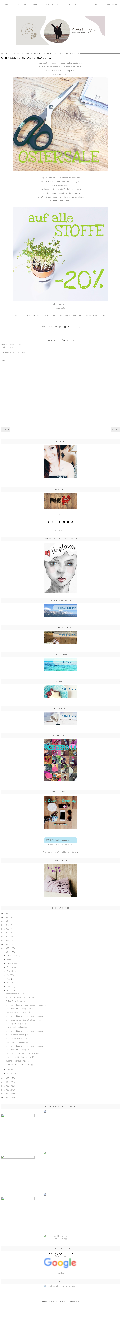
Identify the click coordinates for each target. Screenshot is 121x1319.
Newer (5, 429)
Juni (8, 979)
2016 (6, 952)
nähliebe (41, 53)
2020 (6, 937)
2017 (6, 948)
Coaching (71, 4)
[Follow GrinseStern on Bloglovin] (60, 568)
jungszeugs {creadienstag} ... (18, 1042)
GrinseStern (56, 1301)
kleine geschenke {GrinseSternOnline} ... (23, 1054)
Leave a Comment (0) (51, 327)
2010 (6, 1098)
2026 (6, 913)
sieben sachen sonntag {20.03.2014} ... (23, 1020)
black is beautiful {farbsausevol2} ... (21, 1057)
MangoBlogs (75, 1301)
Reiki (35, 4)
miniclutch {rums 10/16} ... (17, 1039)
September (11, 967)
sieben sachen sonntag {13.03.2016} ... (23, 1035)
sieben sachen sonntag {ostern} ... (20, 1009)
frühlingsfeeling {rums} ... (17, 1024)
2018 (6, 945)
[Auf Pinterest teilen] (74, 327)
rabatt (50, 53)
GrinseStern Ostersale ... (17, 1001)
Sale (56, 53)
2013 (6, 1086)
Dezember (11, 956)
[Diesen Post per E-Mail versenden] (65, 327)
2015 (6, 1078)
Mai (8, 983)
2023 (6, 925)
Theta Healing (51, 4)
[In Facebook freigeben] (71, 327)
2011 (6, 1094)
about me (21, 4)
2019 (6, 941)
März (9, 991)
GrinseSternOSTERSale (55, 71)
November (11, 960)
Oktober (10, 964)
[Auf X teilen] (68, 327)
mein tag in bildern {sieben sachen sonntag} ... (26, 1005)
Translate (60, 1273)
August (10, 971)
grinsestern (30, 53)
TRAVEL (95, 4)
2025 (6, 917)
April (9, 987)
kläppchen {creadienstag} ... (18, 1027)
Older (115, 429)
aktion (20, 53)
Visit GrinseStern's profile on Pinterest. (60, 852)
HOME (7, 4)
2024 (6, 921)
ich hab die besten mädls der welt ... (21, 998)
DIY (84, 4)
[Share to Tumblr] (79, 327)
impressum (111, 4)
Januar (9, 1073)
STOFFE (65, 75)
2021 (6, 933)
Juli (8, 975)
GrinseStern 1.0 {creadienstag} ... (20, 1065)
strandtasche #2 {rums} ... (17, 994)
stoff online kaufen (69, 53)
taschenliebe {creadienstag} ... (19, 1013)
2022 (6, 929)
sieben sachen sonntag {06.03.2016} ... (23, 1050)
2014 (6, 1082)
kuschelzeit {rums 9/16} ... (17, 1061)
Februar (10, 1070)
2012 (6, 1090)
